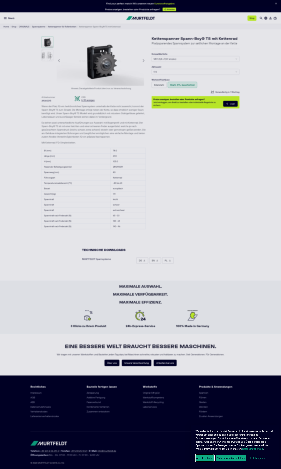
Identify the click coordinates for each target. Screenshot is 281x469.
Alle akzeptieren (204, 458)
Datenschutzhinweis (252, 448)
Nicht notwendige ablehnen (231, 458)
